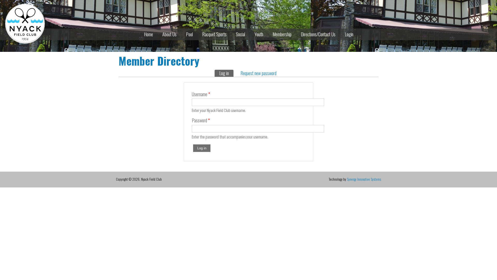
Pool (189, 34)
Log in (226, 73)
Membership (282, 34)
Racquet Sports (214, 34)
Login (349, 34)
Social (240, 34)
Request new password (258, 73)
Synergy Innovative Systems (364, 179)
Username (201, 94)
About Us (169, 34)
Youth (258, 34)
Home (148, 34)
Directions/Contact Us (318, 34)
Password (201, 120)
